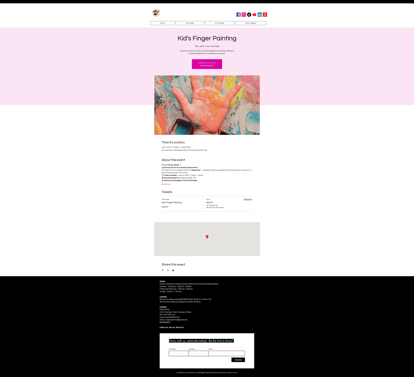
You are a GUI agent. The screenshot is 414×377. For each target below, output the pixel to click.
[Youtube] (254, 14)
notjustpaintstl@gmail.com (176, 320)
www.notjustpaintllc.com (170, 317)
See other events (207, 65)
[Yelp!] (265, 14)
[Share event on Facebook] (163, 270)
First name (172, 349)
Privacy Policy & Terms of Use (225, 372)
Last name (192, 349)
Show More (166, 184)
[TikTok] (249, 14)
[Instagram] (244, 14)
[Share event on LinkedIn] (173, 270)
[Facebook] (238, 14)
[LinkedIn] (260, 14)
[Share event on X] (168, 270)
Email (210, 349)
